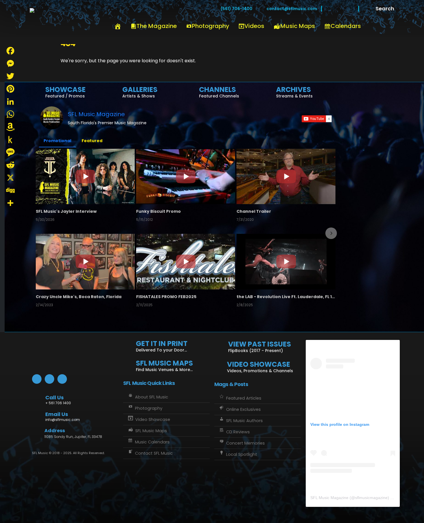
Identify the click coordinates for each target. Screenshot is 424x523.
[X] (10, 177)
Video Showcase (152, 419)
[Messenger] (10, 63)
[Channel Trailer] (286, 176)
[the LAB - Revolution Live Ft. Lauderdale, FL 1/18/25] (286, 261)
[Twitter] (10, 76)
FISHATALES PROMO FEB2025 (166, 296)
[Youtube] (340, 9)
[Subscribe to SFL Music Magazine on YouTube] (317, 118)
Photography (210, 26)
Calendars (346, 26)
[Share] (10, 203)
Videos (254, 26)
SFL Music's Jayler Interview (66, 211)
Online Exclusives (243, 409)
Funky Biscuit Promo (158, 211)
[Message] (10, 152)
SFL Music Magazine (96, 114)
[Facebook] (330, 9)
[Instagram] (350, 9)
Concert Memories (245, 443)
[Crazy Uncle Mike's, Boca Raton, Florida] (85, 261)
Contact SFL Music (154, 453)
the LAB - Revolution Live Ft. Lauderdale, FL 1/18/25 (286, 296)
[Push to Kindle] (10, 139)
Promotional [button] (57, 141)
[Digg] (10, 190)
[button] (41, 233)
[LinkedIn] (10, 101)
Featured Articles (243, 398)
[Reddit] (10, 165)
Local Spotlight (241, 454)
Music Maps (297, 26)
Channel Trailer (254, 211)
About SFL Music (151, 397)
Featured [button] (92, 141)
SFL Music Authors (244, 421)
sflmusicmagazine (371, 497)
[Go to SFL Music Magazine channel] (51, 117)
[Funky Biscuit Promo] (185, 176)
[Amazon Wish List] (10, 127)
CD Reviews (238, 432)
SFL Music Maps (151, 431)
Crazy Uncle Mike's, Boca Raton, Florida (78, 296)
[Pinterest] (10, 88)
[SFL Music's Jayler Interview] (85, 176)
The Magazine (156, 26)
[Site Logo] (64, 22)
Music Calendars (152, 442)
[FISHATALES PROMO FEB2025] (185, 261)
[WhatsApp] (10, 114)
